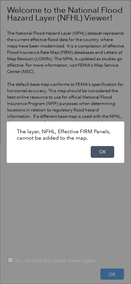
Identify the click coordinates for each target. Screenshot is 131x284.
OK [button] (102, 152)
